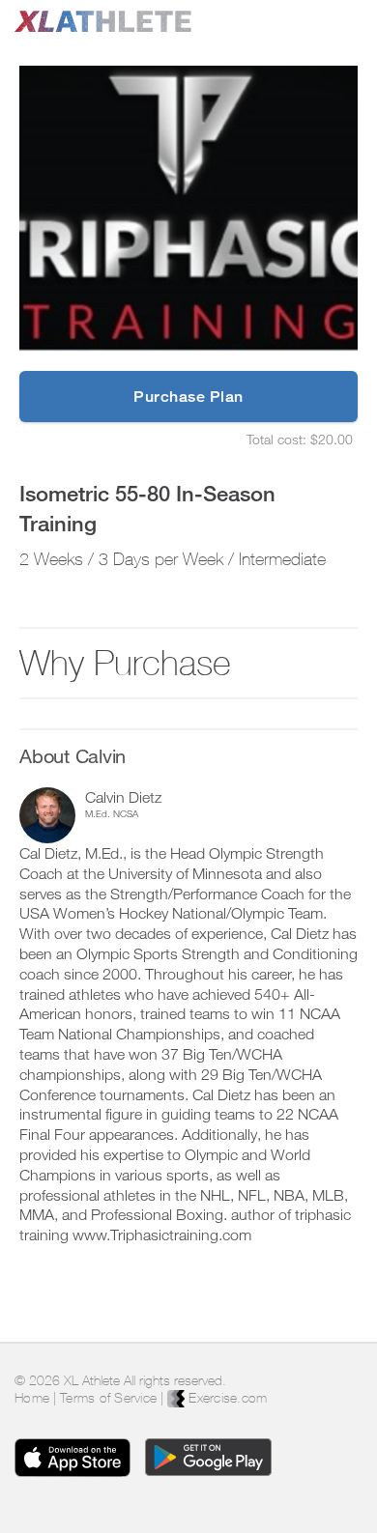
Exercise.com (226, 1397)
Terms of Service (108, 1397)
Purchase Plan (188, 396)
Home (31, 1397)
